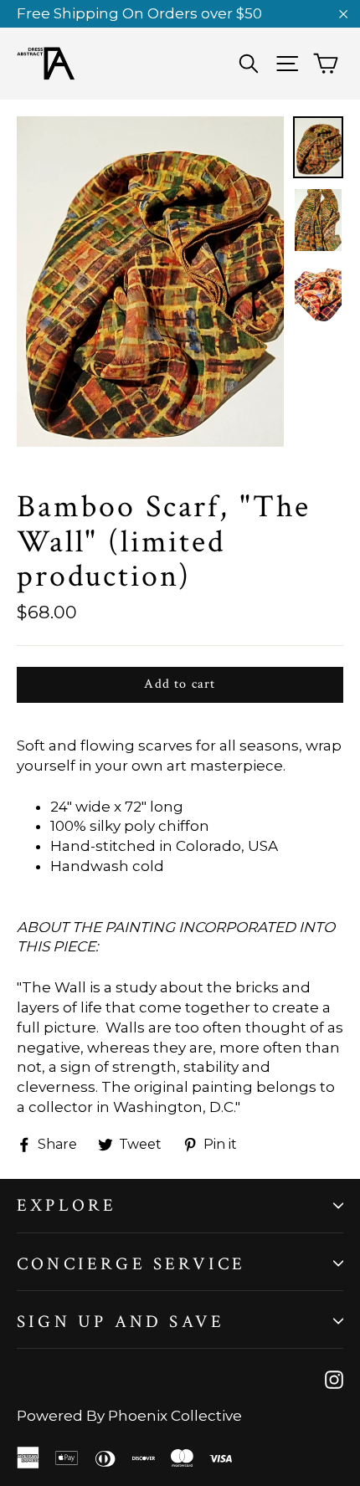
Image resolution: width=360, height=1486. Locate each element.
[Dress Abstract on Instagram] (334, 1380)
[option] (150, 281)
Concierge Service (131, 1264)
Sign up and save (120, 1321)
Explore (66, 1205)
